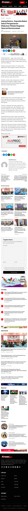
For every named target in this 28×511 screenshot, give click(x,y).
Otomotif (25, 6)
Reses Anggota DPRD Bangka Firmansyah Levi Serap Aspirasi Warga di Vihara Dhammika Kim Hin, (15, 293)
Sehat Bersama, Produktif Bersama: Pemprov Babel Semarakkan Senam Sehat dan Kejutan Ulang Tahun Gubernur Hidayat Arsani (15, 320)
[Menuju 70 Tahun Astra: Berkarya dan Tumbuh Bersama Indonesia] (5, 394)
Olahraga (16, 484)
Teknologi (16, 487)
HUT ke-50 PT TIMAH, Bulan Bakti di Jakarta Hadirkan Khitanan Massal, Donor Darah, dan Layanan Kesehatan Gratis (5, 415)
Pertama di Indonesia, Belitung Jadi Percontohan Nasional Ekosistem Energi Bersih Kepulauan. (14, 306)
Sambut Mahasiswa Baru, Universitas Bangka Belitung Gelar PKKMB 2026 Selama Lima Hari (13, 356)
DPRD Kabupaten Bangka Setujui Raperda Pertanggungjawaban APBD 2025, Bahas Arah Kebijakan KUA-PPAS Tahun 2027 (14, 370)
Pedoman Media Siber (17, 505)
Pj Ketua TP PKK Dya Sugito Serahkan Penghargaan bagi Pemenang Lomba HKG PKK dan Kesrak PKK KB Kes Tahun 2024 (20, 178)
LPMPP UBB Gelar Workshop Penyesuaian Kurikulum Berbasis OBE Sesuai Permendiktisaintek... (20, 230)
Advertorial (4, 6)
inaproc (22, 2)
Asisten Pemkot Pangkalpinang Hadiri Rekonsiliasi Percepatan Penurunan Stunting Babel (15, 93)
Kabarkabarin (4, 496)
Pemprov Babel (12, 432)
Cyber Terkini (17, 496)
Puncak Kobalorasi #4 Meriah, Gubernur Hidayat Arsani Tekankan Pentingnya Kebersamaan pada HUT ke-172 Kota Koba (15, 299)
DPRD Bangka (11, 424)
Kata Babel (3, 499)
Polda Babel (4, 151)
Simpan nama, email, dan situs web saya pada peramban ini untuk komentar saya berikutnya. (14, 268)
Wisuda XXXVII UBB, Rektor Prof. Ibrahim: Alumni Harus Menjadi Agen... (7, 213)
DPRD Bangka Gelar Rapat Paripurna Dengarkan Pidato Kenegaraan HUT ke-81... (7, 198)
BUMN (20, 6)
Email (16, 262)
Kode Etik (9, 505)
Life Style (3, 487)
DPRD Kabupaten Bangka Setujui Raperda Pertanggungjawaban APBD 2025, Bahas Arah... (20, 213)
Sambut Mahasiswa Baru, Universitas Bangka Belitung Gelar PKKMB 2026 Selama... (20, 198)
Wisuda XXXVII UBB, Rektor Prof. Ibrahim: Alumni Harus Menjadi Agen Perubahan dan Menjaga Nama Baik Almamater (13, 363)
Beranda (10, 6)
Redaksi (25, 505)
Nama (4, 262)
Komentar (5, 245)
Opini (2, 481)
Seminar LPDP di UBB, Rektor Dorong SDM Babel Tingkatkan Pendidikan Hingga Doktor (12, 377)
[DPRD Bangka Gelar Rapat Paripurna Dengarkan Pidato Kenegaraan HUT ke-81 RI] (7, 194)
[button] (14, 51)
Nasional (3, 478)
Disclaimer (3, 505)
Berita (15, 6)
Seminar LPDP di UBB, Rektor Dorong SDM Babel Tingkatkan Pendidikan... (7, 229)
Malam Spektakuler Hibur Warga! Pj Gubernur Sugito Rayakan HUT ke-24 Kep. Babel (5, 178)
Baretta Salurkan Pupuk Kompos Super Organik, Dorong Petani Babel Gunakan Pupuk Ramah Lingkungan (14, 312)
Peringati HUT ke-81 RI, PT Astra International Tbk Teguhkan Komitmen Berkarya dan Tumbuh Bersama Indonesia (13, 399)
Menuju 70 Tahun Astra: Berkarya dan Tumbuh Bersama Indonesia (4, 397)
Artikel (2, 484)
